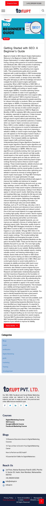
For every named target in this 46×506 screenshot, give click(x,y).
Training (5, 367)
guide (4, 358)
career (5, 345)
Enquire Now (12, 3)
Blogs (6, 38)
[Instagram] (21, 405)
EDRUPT (27, 500)
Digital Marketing (8, 354)
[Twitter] (10, 405)
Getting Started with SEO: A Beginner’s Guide (21, 50)
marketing (6, 362)
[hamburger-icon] (3, 11)
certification (6, 349)
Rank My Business (9, 500)
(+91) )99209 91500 (34, 3)
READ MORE (10, 326)
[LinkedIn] (15, 405)
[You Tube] (26, 405)
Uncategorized (8, 371)
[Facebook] (5, 405)
